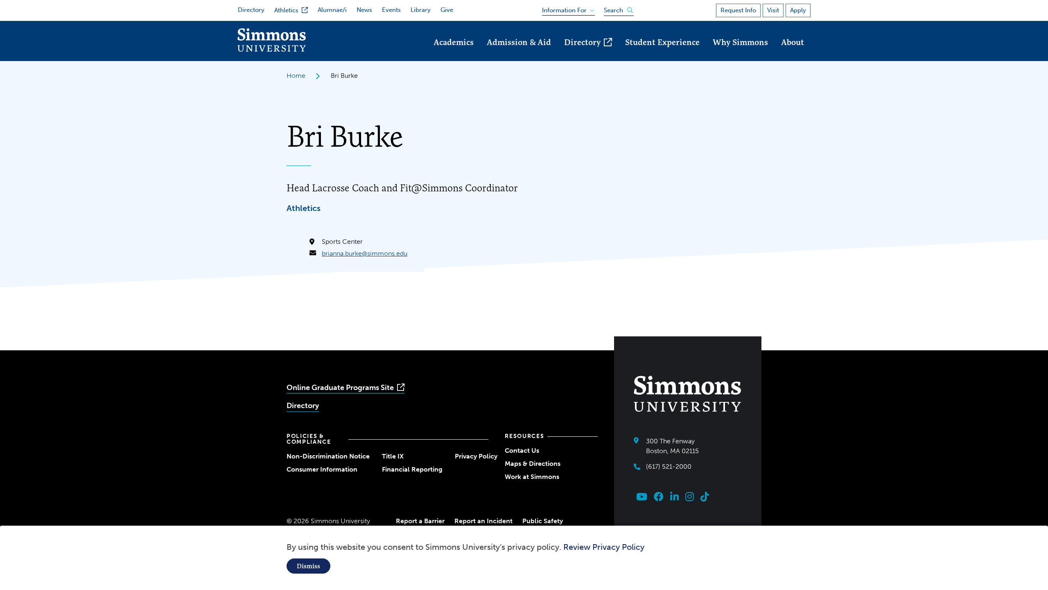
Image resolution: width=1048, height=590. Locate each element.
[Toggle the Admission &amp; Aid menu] (519, 53)
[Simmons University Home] (271, 49)
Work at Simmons (532, 477)
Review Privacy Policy (603, 547)
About (792, 42)
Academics (454, 42)
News (364, 10)
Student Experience (662, 42)
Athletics (286, 10)
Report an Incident (483, 521)
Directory (251, 10)
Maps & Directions (532, 463)
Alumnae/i (332, 10)
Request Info (738, 10)
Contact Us (522, 450)
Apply (798, 10)
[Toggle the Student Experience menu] (662, 53)
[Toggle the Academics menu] (453, 53)
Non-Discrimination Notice (328, 456)
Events (391, 10)
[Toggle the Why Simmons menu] (740, 53)
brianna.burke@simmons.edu (364, 253)
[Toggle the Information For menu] (565, 8)
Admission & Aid (519, 42)
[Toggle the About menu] (792, 53)
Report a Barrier (420, 521)
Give (446, 10)
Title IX (393, 456)
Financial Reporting (412, 469)
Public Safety (542, 521)
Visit (773, 10)
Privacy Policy (476, 456)
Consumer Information (322, 469)
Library (421, 10)
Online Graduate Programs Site (340, 387)
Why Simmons (740, 42)
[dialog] (524, 558)
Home (296, 75)
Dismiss (308, 566)
